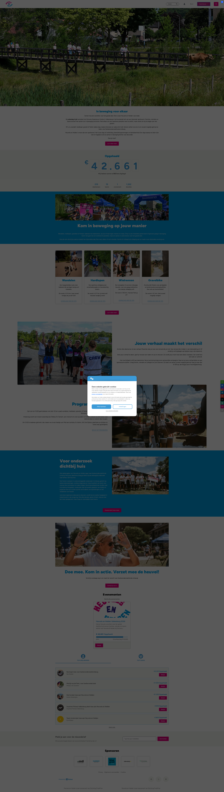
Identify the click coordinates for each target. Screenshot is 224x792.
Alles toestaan (101, 406)
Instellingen (122, 406)
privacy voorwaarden (97, 394)
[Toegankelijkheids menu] (222, 2)
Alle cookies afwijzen (112, 411)
